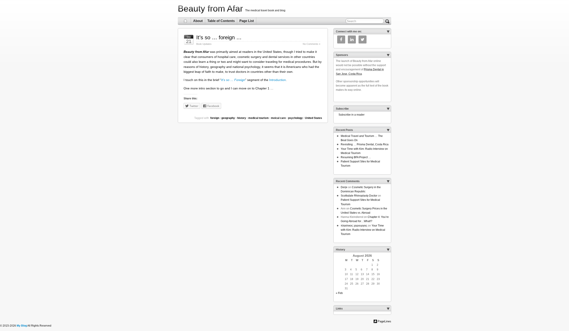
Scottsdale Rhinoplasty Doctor (359, 195)
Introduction (277, 80)
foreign (214, 118)
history (241, 118)
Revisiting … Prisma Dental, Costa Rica (365, 144)
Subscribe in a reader (350, 114)
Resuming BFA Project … (356, 157)
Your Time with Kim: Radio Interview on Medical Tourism (363, 230)
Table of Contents (221, 21)
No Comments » (311, 44)
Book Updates (204, 44)
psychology (295, 118)
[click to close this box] (388, 31)
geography (228, 118)
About (198, 21)
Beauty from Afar (210, 8)
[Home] (185, 21)
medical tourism (258, 118)
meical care (278, 118)
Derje (344, 187)
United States (313, 118)
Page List (246, 21)
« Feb (339, 293)
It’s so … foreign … (219, 37)
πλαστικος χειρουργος (354, 225)
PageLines (384, 321)
